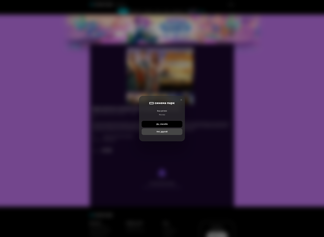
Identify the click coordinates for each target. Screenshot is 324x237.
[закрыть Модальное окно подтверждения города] (181, 100)
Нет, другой (162, 131)
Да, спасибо (162, 124)
